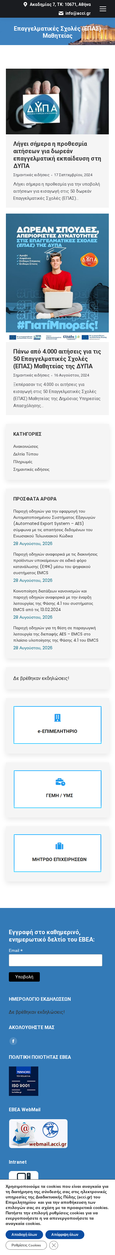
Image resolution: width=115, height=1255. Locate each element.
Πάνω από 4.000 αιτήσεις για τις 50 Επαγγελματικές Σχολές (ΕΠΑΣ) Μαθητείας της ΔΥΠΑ (57, 359)
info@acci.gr (78, 13)
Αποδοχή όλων (24, 1234)
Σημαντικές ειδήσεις (31, 175)
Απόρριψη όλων (64, 1234)
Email (16, 950)
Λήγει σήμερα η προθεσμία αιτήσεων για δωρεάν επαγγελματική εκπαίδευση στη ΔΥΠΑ (57, 154)
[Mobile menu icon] (103, 9)
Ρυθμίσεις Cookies (26, 1245)
